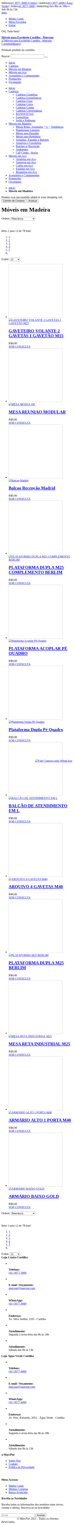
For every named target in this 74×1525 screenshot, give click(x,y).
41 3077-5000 (27, 6)
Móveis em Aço (18, 72)
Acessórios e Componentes (24, 75)
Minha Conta (16, 18)
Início (12, 187)
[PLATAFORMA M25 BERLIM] (36, 953)
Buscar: (5, 56)
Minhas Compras (18, 1489)
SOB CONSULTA (20, 346)
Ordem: (5, 218)
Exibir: (5, 259)
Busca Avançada (18, 1492)
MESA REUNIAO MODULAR (37, 412)
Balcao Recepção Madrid (32, 488)
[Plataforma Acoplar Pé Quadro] (36, 639)
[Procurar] (46, 57)
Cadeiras (13, 65)
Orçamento (15, 82)
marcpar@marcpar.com (22, 1288)
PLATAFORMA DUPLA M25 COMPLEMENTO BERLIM (36, 570)
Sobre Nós (15, 1460)
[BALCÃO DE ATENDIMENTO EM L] (36, 796)
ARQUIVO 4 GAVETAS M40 (36, 886)
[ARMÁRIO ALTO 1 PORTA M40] (36, 1111)
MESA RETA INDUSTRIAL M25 (39, 1044)
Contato (13, 1463)
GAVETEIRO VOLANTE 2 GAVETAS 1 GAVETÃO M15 (36, 333)
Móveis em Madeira (20, 69)
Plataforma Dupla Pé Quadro (36, 729)
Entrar (12, 25)
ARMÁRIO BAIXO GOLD (34, 1196)
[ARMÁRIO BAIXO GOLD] (36, 1187)
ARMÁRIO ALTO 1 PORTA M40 (40, 1120)
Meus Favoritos (17, 21)
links (4, 12)
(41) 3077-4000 (17, 1371)
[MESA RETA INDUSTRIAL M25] (36, 1034)
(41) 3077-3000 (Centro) (23, 2)
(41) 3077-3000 (17, 1272)
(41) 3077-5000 (17, 1303)
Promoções (15, 78)
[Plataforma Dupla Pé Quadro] (36, 720)
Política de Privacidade (21, 1467)
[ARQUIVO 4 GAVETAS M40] (36, 877)
